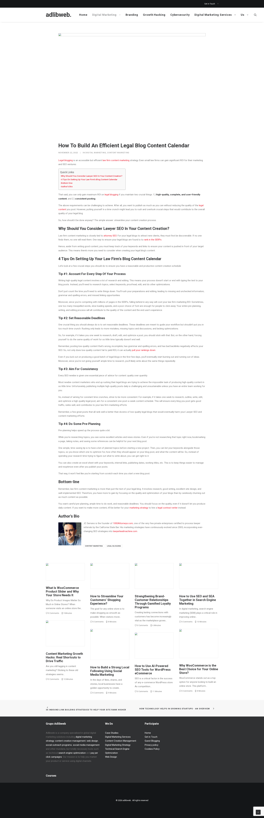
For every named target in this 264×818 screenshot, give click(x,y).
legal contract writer (168, 507)
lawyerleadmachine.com (125, 531)
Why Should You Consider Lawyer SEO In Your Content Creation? (91, 176)
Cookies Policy (152, 749)
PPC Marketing (193, 570)
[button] (255, 15)
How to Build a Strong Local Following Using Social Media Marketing (109, 670)
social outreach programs (59, 745)
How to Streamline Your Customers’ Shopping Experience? (106, 599)
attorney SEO (110, 235)
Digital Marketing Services (213, 14)
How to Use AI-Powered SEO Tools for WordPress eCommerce (153, 669)
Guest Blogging (152, 740)
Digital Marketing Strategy (158, 571)
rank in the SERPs (152, 239)
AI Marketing (163, 641)
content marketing (94, 546)
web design (92, 740)
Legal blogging (65, 160)
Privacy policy (151, 745)
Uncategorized (72, 570)
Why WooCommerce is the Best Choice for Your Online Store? (198, 669)
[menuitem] (211, 4)
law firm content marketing (116, 160)
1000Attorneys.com (123, 523)
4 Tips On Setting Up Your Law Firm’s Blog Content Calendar (89, 179)
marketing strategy (138, 507)
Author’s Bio (67, 186)
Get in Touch (209, 4)
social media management (86, 745)
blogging (114, 194)
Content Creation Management (120, 740)
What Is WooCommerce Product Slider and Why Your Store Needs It (62, 591)
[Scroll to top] (258, 812)
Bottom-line (66, 183)
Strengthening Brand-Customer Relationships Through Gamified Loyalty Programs (153, 601)
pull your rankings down (143, 350)
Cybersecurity (180, 14)
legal (107, 194)
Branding (132, 14)
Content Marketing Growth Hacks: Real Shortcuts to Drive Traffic (64, 657)
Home (83, 14)
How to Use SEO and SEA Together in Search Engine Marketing (197, 599)
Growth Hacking (154, 14)
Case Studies (111, 732)
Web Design (111, 756)
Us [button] (242, 14)
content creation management (70, 740)
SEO (203, 570)
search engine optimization (72, 753)
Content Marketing (118, 153)
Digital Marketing (104, 14)
